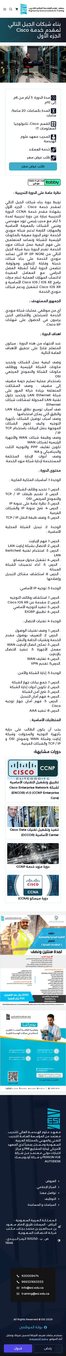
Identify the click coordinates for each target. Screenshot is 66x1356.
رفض (48, 1348)
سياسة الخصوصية (38, 1339)
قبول (18, 1348)
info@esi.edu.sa (32, 1287)
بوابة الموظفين (30, 1327)
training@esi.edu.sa (35, 1293)
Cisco (35, 124)
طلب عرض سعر (33, 166)
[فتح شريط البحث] (11, 8)
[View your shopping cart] (17, 8)
